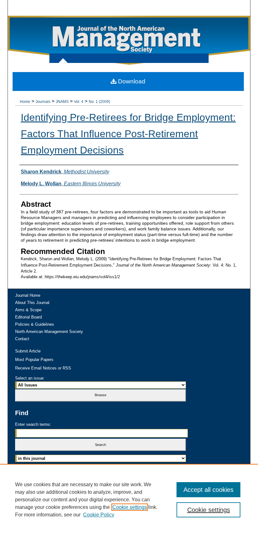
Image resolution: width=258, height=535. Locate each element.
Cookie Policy (98, 514)
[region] (129, 499)
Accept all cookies (208, 489)
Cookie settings (129, 507)
